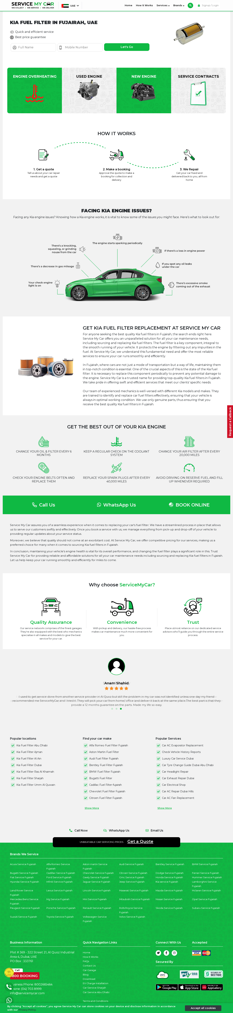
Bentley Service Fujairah (170, 864)
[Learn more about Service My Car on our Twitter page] (158, 953)
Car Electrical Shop (174, 784)
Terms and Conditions (95, 1001)
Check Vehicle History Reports (181, 752)
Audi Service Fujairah (131, 864)
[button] (112, 709)
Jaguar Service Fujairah (96, 881)
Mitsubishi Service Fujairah (134, 899)
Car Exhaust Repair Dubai (178, 778)
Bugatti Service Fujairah (24, 873)
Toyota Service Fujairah (60, 916)
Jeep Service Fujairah (132, 881)
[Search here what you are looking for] (190, 5)
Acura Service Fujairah (23, 864)
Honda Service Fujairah (169, 877)
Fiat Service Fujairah (22, 877)
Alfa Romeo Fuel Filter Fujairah (108, 745)
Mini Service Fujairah (95, 899)
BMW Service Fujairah (205, 864)
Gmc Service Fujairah (131, 877)
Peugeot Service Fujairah (25, 908)
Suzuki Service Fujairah (23, 916)
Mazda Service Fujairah (169, 890)
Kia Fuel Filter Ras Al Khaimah (35, 771)
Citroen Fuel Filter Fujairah (105, 798)
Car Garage (89, 970)
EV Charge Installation (95, 983)
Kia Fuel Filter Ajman (29, 752)
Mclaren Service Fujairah (206, 890)
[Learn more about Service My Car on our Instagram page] (174, 953)
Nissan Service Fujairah (169, 899)
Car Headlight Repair (175, 771)
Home (129, 5)
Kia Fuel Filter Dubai (29, 765)
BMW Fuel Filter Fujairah (104, 771)
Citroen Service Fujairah (133, 873)
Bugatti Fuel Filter (100, 778)
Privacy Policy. (27, 1009)
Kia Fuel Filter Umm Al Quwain (35, 784)
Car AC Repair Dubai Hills (177, 791)
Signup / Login (210, 5)
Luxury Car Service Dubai (178, 758)
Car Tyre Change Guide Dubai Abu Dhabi (188, 765)
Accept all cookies (203, 1008)
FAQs (86, 961)
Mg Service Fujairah (57, 899)
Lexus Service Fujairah (59, 890)
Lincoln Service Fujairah (96, 890)
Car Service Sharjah (94, 987)
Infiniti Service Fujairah (59, 881)
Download (89, 979)
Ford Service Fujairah (58, 877)
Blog (85, 974)
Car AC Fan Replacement (178, 798)
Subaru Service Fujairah (206, 908)
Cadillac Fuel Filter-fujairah (105, 784)
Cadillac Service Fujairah (60, 873)
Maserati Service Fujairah (133, 890)
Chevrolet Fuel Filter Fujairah (107, 791)
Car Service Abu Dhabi (96, 992)
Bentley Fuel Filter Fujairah (106, 765)
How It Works (144, 5)
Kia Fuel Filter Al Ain (28, 758)
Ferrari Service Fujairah (205, 873)
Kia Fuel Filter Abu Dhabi (32, 745)
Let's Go (127, 47)
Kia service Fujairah (167, 881)
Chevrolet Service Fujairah (98, 873)
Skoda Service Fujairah (169, 908)
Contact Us (89, 965)
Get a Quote (140, 841)
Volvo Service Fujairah (132, 916)
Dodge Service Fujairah (169, 873)
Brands (178, 5)
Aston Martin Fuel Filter (104, 752)
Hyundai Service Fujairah (24, 881)
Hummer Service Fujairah (207, 877)
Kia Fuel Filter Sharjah (30, 778)
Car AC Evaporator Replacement (182, 745)
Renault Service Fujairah (97, 908)
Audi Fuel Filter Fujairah (104, 758)
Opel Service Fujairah (204, 899)
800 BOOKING (25, 975)
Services (162, 5)
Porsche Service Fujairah (61, 908)
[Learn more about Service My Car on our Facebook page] (166, 953)
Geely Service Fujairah (96, 877)
